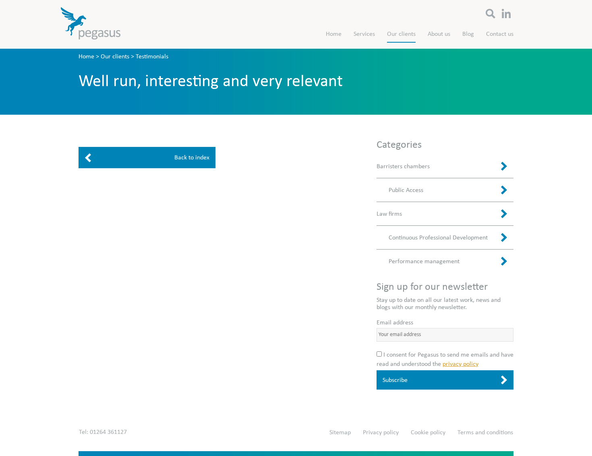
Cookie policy (428, 432)
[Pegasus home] (90, 26)
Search (491, 12)
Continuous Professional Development (438, 237)
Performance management (424, 261)
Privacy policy (381, 432)
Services (364, 34)
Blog (468, 34)
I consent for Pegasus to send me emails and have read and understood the (445, 359)
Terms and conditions (485, 432)
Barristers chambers (403, 166)
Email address (395, 322)
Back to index (191, 157)
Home (334, 34)
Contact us (499, 34)
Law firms (389, 213)
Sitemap (340, 432)
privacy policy (460, 364)
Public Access (406, 190)
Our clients (401, 34)
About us (439, 34)
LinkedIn (506, 12)
